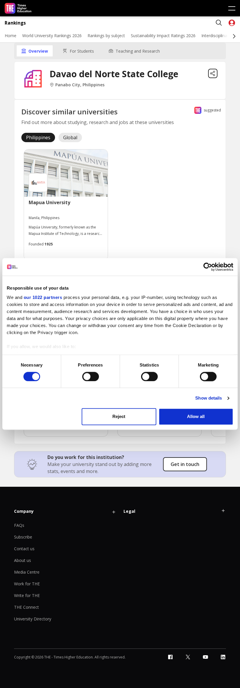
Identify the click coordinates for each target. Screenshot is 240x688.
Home (10, 35)
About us (22, 560)
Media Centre (27, 572)
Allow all (196, 416)
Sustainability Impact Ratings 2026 (163, 35)
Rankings (15, 23)
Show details (208, 397)
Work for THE (27, 583)
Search (218, 22)
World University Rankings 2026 (52, 35)
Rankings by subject (106, 35)
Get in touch (185, 464)
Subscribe (23, 537)
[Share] (212, 73)
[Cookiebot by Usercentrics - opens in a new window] (207, 266)
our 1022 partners (43, 297)
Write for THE (27, 595)
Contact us (24, 548)
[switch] (90, 376)
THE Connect (26, 607)
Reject (118, 416)
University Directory (32, 619)
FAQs (19, 525)
